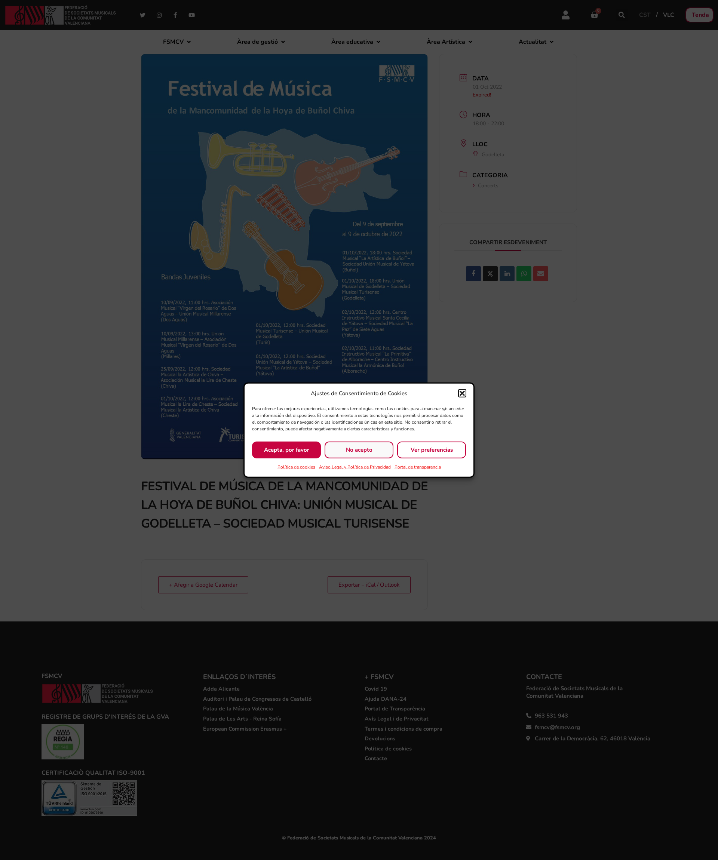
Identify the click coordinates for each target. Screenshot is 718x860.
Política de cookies (296, 467)
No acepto (359, 450)
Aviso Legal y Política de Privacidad (355, 467)
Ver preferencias (432, 450)
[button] (462, 393)
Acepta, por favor (286, 450)
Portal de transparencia (418, 467)
